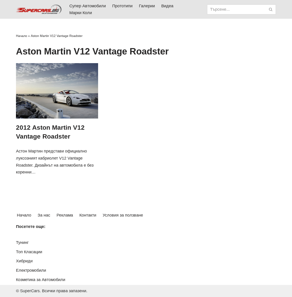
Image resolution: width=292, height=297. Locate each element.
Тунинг (22, 242)
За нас (44, 215)
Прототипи (122, 6)
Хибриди (24, 261)
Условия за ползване (123, 215)
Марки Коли (80, 12)
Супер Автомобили (87, 6)
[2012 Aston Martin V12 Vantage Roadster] (57, 91)
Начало (21, 36)
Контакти (87, 215)
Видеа (167, 6)
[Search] (271, 9)
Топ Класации (29, 252)
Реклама (65, 215)
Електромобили (31, 270)
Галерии (147, 6)
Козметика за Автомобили (40, 279)
